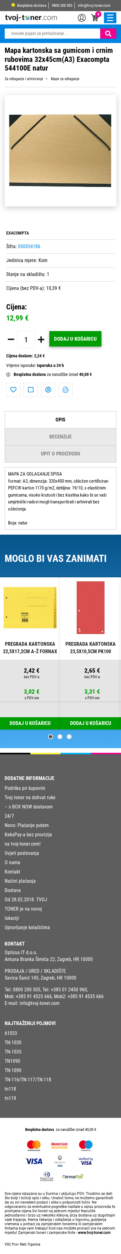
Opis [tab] (60, 420)
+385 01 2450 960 (69, 990)
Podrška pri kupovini (25, 788)
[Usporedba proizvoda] (31, 390)
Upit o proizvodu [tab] (60, 454)
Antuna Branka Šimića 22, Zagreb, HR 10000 (49, 959)
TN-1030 (13, 1042)
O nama (12, 862)
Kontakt (12, 872)
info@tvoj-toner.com (94, 5)
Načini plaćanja (20, 881)
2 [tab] (59, 736)
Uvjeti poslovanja (22, 853)
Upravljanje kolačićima (27, 927)
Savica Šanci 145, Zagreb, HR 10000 (40, 978)
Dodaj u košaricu (75, 339)
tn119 (10, 1098)
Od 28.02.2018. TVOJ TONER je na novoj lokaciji (26, 909)
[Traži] (108, 33)
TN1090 (12, 1061)
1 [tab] (50, 736)
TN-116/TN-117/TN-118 (28, 1080)
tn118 (10, 1089)
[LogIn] (82, 17)
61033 (11, 1033)
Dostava (13, 890)
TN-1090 (13, 1070)
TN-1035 (13, 1052)
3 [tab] (69, 736)
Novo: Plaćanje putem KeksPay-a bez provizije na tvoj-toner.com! (28, 834)
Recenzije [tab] (60, 437)
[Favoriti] (13, 390)
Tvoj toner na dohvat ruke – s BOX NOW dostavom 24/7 (30, 807)
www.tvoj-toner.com (94, 1232)
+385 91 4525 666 (34, 996)
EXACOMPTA (17, 233)
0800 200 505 (62, 5)
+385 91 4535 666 (86, 996)
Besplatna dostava (31, 5)
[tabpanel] (30, 654)
